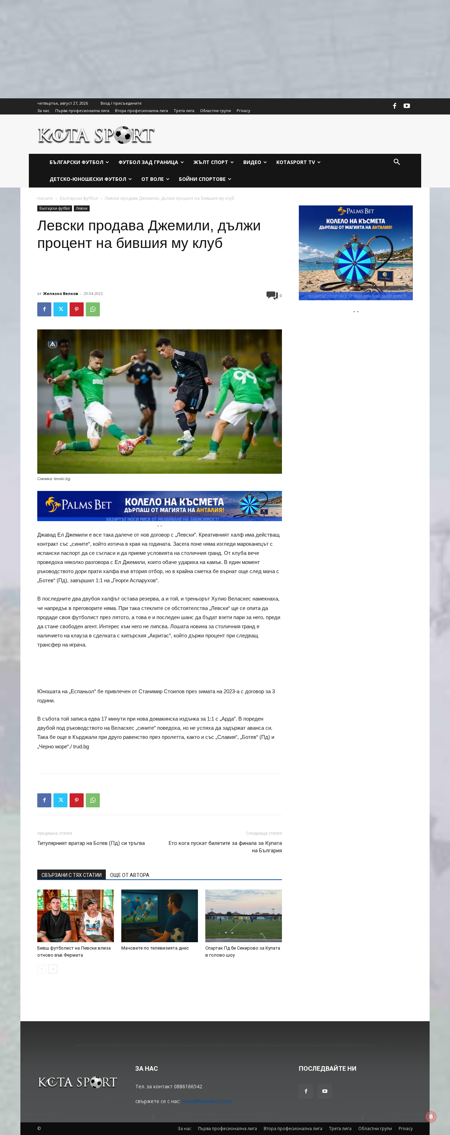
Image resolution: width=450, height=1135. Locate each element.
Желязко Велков (60, 293)
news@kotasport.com (207, 1101)
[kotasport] (96, 134)
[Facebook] (395, 106)
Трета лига (340, 1128)
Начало (45, 198)
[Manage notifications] (431, 1116)
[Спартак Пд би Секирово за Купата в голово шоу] (243, 916)
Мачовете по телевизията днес (155, 948)
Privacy (406, 1128)
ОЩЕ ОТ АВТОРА (129, 875)
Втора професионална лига (293, 1128)
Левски (82, 208)
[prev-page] (41, 969)
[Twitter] (60, 309)
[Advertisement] (211, 49)
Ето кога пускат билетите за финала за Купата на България (225, 847)
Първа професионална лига (227, 1128)
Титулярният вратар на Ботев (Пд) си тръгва (91, 843)
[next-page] (53, 969)
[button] (396, 162)
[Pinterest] (77, 309)
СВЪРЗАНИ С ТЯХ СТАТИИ (71, 875)
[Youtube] (407, 106)
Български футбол (79, 198)
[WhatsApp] (93, 309)
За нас (184, 1128)
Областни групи (375, 1128)
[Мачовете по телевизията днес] (159, 916)
